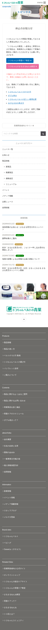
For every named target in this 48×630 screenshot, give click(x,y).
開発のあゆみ (9, 452)
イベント (5, 190)
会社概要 (7, 439)
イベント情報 (9, 498)
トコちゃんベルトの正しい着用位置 (22, 99)
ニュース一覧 (7, 149)
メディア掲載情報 (11, 504)
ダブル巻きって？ (11, 420)
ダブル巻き (12, 96)
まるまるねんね (10, 607)
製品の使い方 (9, 349)
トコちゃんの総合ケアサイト (15, 581)
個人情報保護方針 (11, 465)
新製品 (8, 167)
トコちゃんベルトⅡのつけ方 (19, 92)
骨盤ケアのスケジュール (14, 414)
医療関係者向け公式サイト (14, 568)
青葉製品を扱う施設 (12, 407)
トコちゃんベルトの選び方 (14, 362)
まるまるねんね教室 (12, 594)
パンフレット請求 (11, 368)
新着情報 (7, 491)
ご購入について (10, 375)
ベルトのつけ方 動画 (12, 355)
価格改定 (9, 178)
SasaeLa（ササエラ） (13, 549)
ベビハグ (7, 543)
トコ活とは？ (9, 614)
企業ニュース (7, 202)
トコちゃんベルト (11, 536)
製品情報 (5, 161)
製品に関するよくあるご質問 (15, 394)
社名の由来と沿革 (11, 446)
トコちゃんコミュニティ (14, 620)
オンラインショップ (12, 575)
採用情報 (5, 208)
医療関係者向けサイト (23, 126)
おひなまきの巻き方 (16, 103)
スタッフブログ (10, 510)
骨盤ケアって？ (10, 601)
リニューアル (11, 184)
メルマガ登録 (9, 517)
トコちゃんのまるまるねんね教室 (21, 66)
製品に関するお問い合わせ (14, 401)
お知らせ (5, 155)
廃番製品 (9, 172)
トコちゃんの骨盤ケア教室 (19, 60)
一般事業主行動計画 (12, 459)
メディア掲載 (7, 196)
